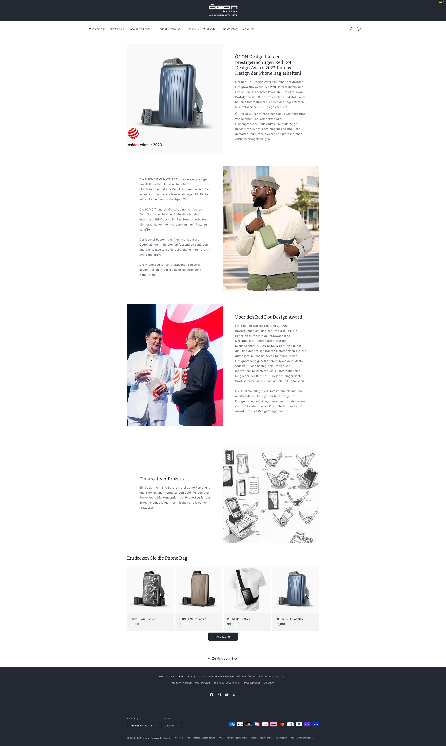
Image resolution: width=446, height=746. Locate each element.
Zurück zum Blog (225, 658)
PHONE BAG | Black (238, 619)
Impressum (281, 738)
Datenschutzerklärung (204, 738)
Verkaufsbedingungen (262, 738)
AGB (221, 738)
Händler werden (182, 682)
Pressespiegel (251, 682)
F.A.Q (191, 676)
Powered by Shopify (161, 738)
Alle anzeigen (223, 636)
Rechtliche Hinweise (221, 676)
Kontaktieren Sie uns (271, 676)
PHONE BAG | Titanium (192, 619)
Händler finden (246, 676)
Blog (181, 676)
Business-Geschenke (226, 682)
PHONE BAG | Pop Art (143, 619)
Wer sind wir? (167, 676)
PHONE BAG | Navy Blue (289, 619)
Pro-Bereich (202, 682)
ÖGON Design (143, 738)
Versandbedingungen (237, 738)
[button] (351, 29)
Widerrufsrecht (182, 738)
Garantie (268, 682)
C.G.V (201, 676)
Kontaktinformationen (302, 738)
